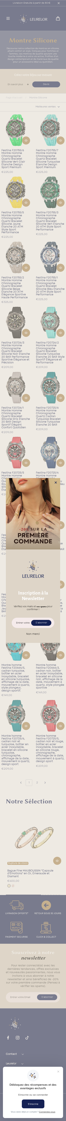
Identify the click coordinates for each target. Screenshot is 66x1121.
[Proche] (55, 483)
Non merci (33, 634)
